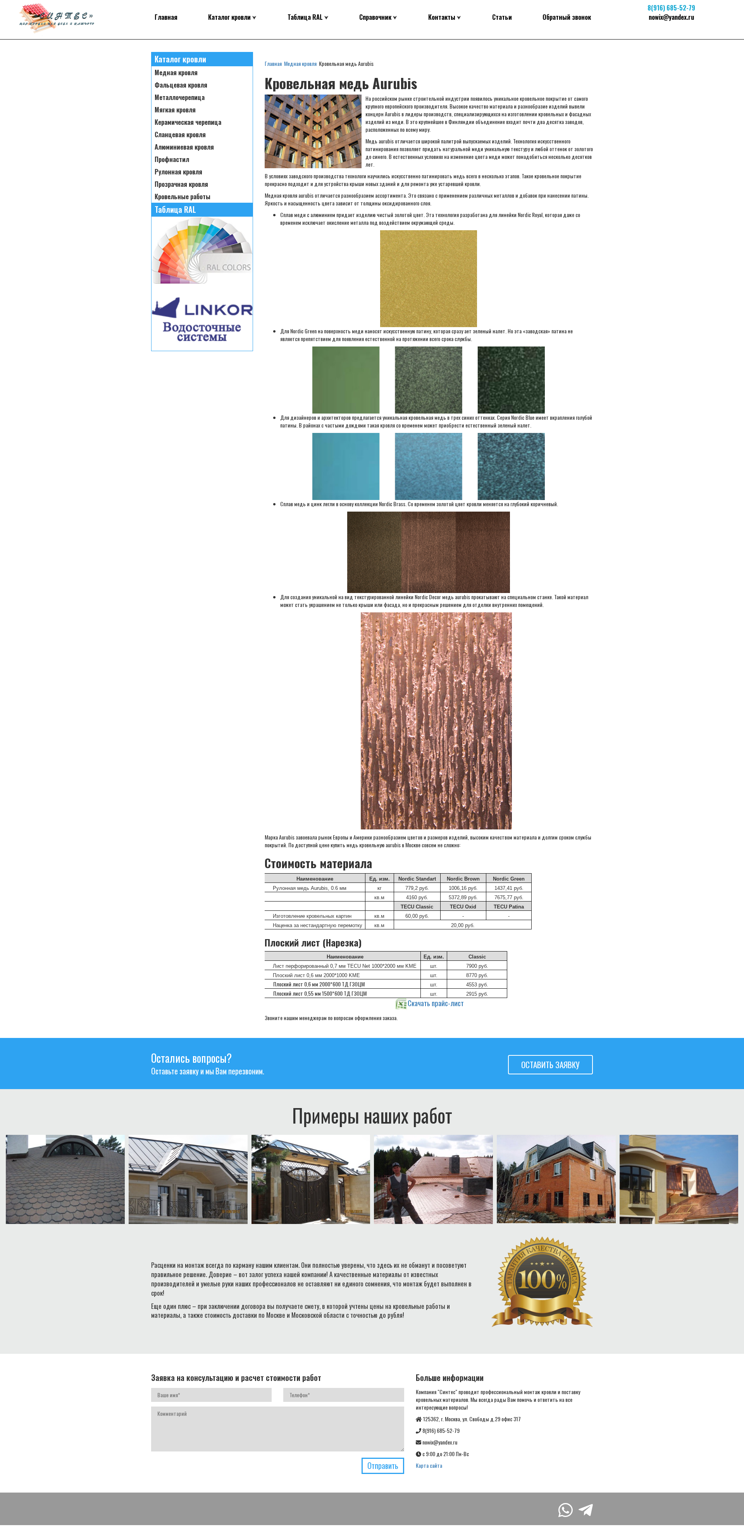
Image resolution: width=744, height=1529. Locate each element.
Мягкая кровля (175, 109)
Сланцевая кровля (180, 134)
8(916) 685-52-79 (671, 7)
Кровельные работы (182, 196)
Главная (166, 17)
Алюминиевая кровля (184, 147)
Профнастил (172, 159)
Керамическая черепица (188, 122)
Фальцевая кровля (181, 85)
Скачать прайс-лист (436, 1003)
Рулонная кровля (178, 171)
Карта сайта (429, 1465)
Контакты (441, 17)
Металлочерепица (180, 97)
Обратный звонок (566, 17)
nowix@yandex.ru (671, 17)
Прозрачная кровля (181, 184)
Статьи (502, 17)
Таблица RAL (305, 17)
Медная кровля (176, 72)
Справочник (375, 17)
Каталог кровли (229, 17)
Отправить (382, 1465)
